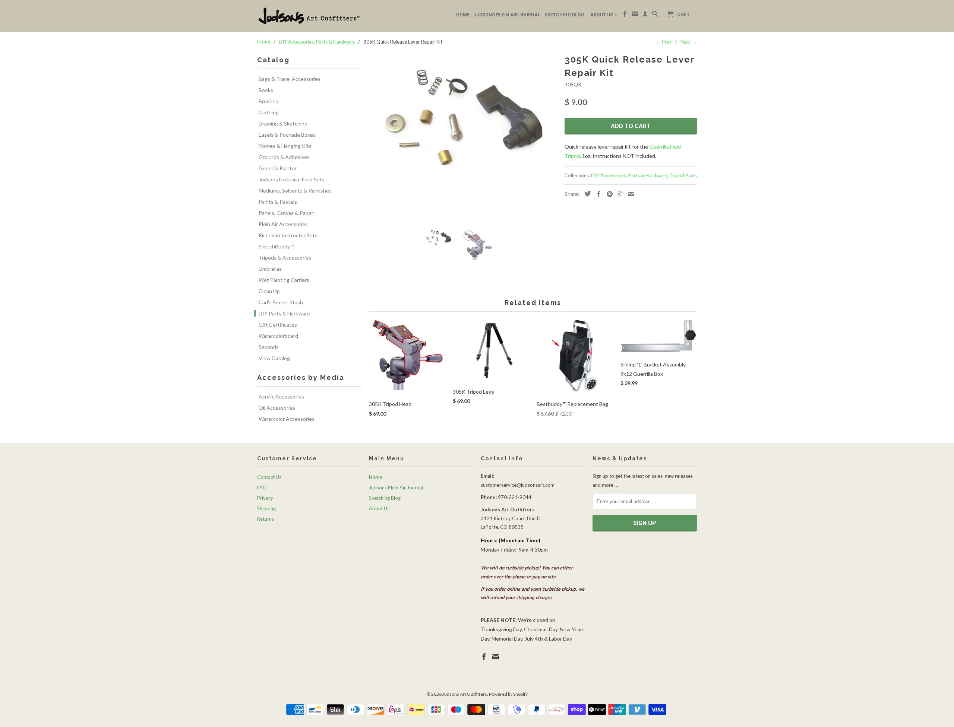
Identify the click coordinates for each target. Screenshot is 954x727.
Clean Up (269, 291)
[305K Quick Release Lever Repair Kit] (463, 117)
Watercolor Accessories (287, 419)
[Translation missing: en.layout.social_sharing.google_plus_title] (618, 194)
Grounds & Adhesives (284, 157)
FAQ (262, 488)
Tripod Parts (683, 175)
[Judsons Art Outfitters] (309, 16)
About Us (603, 15)
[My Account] (645, 15)
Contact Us (269, 477)
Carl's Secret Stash (281, 302)
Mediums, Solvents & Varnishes (295, 190)
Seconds (269, 347)
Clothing (269, 112)
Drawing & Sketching (283, 123)
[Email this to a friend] (629, 194)
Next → (688, 42)
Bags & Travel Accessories (289, 79)
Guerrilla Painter (278, 168)
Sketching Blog (564, 15)
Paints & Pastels (278, 202)
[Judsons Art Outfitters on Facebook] (625, 15)
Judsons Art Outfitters (464, 694)
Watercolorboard (278, 336)
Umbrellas (270, 269)
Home (463, 15)
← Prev (664, 42)
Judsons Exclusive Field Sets (292, 179)
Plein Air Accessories (283, 224)
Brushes (268, 101)
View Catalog (274, 358)
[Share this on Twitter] (586, 193)
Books (266, 90)
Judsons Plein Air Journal (507, 15)
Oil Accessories (277, 407)
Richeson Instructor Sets (288, 235)
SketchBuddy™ (276, 246)
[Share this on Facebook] (597, 194)
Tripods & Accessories (285, 257)
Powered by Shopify (508, 694)
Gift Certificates (278, 324)
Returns (265, 519)
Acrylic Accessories (281, 396)
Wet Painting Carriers (284, 280)
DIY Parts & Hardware (284, 313)
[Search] (655, 15)
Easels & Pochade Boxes (287, 134)
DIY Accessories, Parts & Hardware (629, 175)
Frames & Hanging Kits (285, 146)
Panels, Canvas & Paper (286, 213)
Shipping (266, 508)
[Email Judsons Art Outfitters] (635, 15)
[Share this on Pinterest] (608, 194)
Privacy (265, 498)
